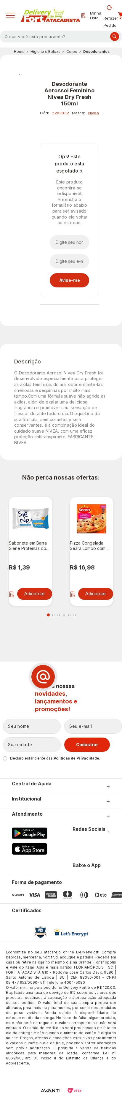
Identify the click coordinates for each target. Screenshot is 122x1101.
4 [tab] (64, 615)
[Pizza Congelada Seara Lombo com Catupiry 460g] (91, 519)
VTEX (74, 1091)
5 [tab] (69, 615)
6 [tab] (74, 615)
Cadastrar (87, 744)
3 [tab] (58, 615)
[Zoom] (19, 73)
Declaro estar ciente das (55, 758)
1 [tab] (48, 614)
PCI (40, 932)
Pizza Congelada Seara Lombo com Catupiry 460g (87, 545)
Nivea (93, 112)
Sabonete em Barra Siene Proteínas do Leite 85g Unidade (28, 545)
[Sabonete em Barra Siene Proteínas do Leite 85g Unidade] (30, 519)
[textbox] (61, 36)
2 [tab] (53, 615)
